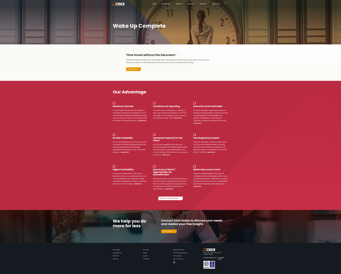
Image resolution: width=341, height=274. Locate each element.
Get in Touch (167, 231)
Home (154, 4)
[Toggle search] (225, 3)
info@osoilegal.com (209, 257)
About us (179, 4)
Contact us (216, 4)
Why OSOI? (191, 4)
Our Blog (203, 4)
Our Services (165, 4)
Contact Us (132, 69)
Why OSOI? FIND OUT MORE (169, 198)
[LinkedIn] (174, 262)
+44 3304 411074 (221, 258)
